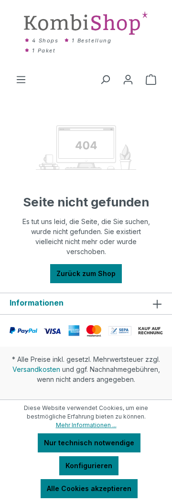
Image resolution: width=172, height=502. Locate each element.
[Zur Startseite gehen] (86, 23)
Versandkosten (36, 369)
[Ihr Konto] (128, 79)
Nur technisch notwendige (89, 443)
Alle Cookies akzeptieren (89, 488)
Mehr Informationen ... (86, 425)
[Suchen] (105, 79)
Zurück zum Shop (86, 273)
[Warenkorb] (151, 79)
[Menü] (21, 79)
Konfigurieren (88, 465)
